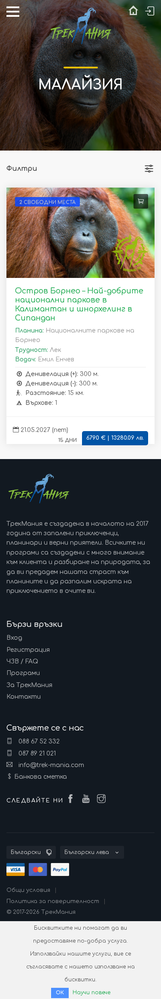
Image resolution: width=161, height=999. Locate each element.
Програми (23, 673)
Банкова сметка (40, 777)
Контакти (23, 697)
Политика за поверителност (52, 901)
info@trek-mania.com (50, 765)
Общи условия (28, 890)
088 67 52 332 (38, 741)
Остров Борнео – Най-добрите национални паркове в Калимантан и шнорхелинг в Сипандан (79, 304)
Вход (14, 638)
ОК (60, 993)
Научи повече (91, 993)
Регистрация (28, 650)
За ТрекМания (29, 685)
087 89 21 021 (36, 753)
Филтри (21, 169)
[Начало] (133, 12)
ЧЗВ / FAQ (22, 661)
